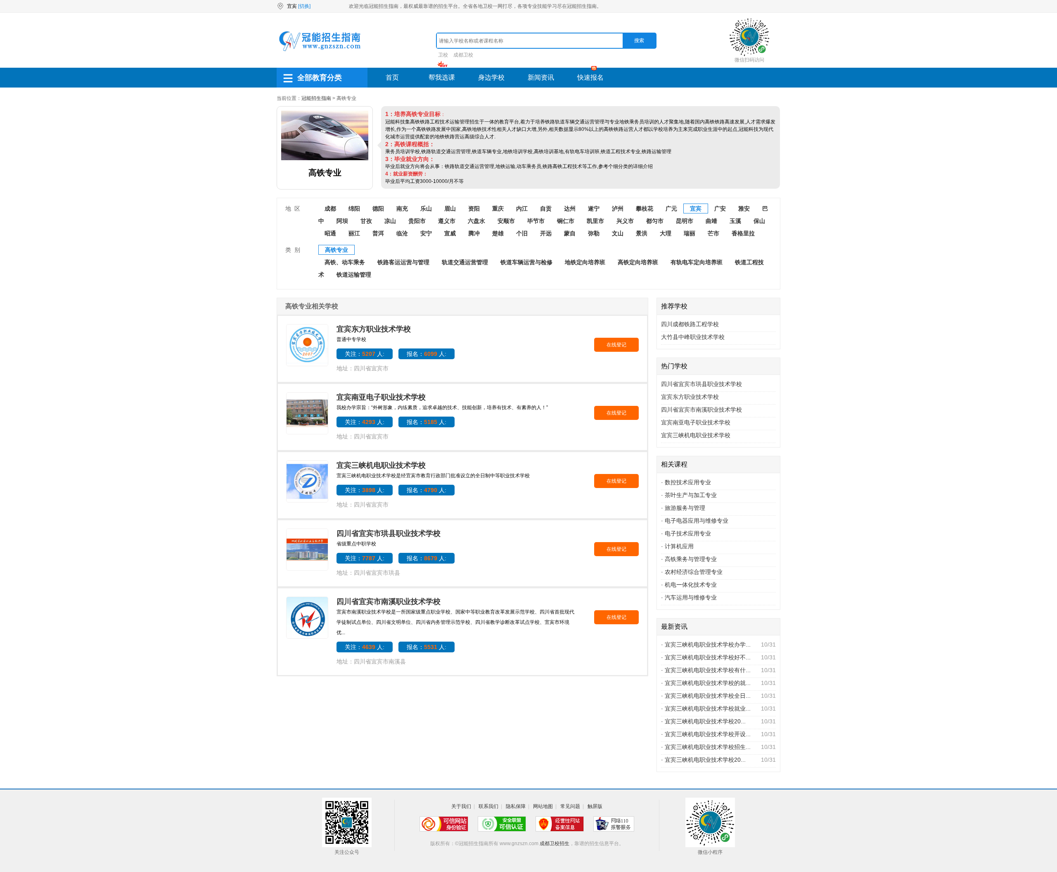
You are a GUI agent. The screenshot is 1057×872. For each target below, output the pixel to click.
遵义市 (446, 221)
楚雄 (498, 233)
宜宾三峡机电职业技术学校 (381, 465)
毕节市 (536, 221)
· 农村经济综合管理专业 (692, 572)
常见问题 (570, 806)
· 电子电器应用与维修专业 (694, 520)
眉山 (450, 208)
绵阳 (354, 208)
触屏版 (595, 806)
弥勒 (594, 233)
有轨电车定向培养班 (697, 262)
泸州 (617, 208)
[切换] (304, 6)
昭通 (330, 233)
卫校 (443, 55)
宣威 (450, 233)
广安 (720, 208)
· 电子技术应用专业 (686, 533)
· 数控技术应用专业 (686, 482)
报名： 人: (426, 354)
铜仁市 (565, 221)
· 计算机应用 (677, 546)
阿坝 (342, 221)
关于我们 (461, 806)
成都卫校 (463, 55)
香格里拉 (743, 233)
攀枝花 (644, 208)
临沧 (402, 233)
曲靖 (711, 221)
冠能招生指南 (316, 98)
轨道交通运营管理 (465, 262)
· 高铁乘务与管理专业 (689, 559)
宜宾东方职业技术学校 (374, 329)
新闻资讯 (541, 77)
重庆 (498, 208)
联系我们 (488, 806)
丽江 (354, 233)
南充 (402, 208)
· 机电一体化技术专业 (689, 584)
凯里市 (595, 221)
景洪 (641, 233)
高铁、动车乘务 (345, 262)
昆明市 (684, 221)
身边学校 (491, 77)
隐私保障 (516, 806)
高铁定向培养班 (638, 262)
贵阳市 (417, 221)
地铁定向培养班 (585, 262)
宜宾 (696, 208)
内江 (522, 208)
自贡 (546, 208)
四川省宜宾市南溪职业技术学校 (389, 601)
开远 (546, 233)
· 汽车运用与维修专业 (689, 597)
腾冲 (474, 233)
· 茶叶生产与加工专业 (689, 495)
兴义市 (625, 221)
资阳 (474, 208)
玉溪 (735, 221)
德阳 (378, 208)
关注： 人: (364, 354)
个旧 (522, 233)
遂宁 (594, 208)
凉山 (390, 221)
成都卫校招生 (554, 843)
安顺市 (506, 221)
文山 (617, 233)
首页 (392, 77)
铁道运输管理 (354, 274)
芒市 (713, 233)
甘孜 (366, 221)
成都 (330, 208)
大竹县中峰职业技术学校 (693, 337)
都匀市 (655, 221)
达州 (570, 208)
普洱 (378, 233)
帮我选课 (442, 77)
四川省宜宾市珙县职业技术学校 (389, 533)
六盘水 (476, 221)
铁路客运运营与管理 (403, 262)
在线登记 (616, 345)
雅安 (744, 208)
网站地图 (543, 806)
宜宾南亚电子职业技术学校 (381, 397)
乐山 (426, 208)
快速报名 (590, 77)
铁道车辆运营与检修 (526, 262)
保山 (759, 221)
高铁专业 (336, 249)
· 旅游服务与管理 (683, 508)
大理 (665, 233)
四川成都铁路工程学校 (690, 324)
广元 (671, 208)
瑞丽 (689, 233)
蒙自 (570, 233)
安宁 (426, 233)
